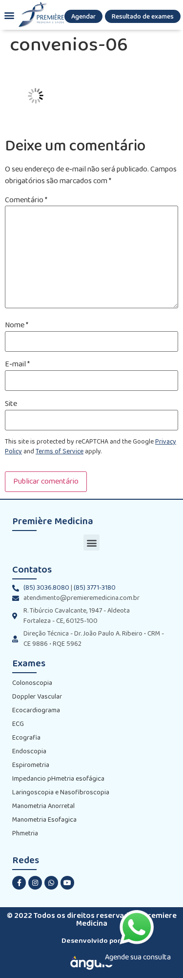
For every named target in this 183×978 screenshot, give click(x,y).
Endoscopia (29, 751)
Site (11, 404)
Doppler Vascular (37, 696)
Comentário (26, 200)
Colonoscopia (32, 683)
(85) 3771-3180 (95, 588)
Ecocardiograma (36, 710)
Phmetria (25, 833)
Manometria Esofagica (44, 820)
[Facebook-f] (19, 883)
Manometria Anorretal (43, 806)
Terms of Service (59, 451)
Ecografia (26, 738)
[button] (83, 16)
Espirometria (30, 765)
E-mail (17, 364)
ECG (18, 724)
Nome (16, 325)
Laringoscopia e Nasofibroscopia (60, 792)
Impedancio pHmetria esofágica (58, 779)
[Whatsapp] (51, 883)
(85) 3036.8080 (46, 588)
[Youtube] (67, 883)
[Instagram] (35, 883)
